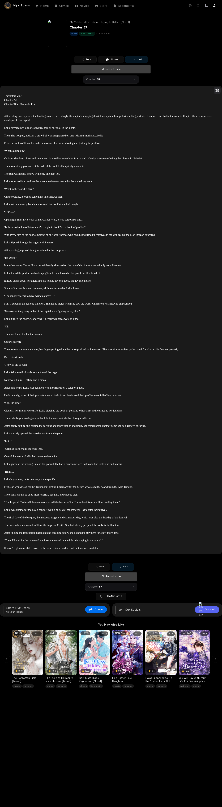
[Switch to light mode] (206, 5)
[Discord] (190, 5)
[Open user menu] (214, 5)
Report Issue (113, 69)
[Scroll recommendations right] (215, 659)
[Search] (198, 5)
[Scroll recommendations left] (6, 659)
